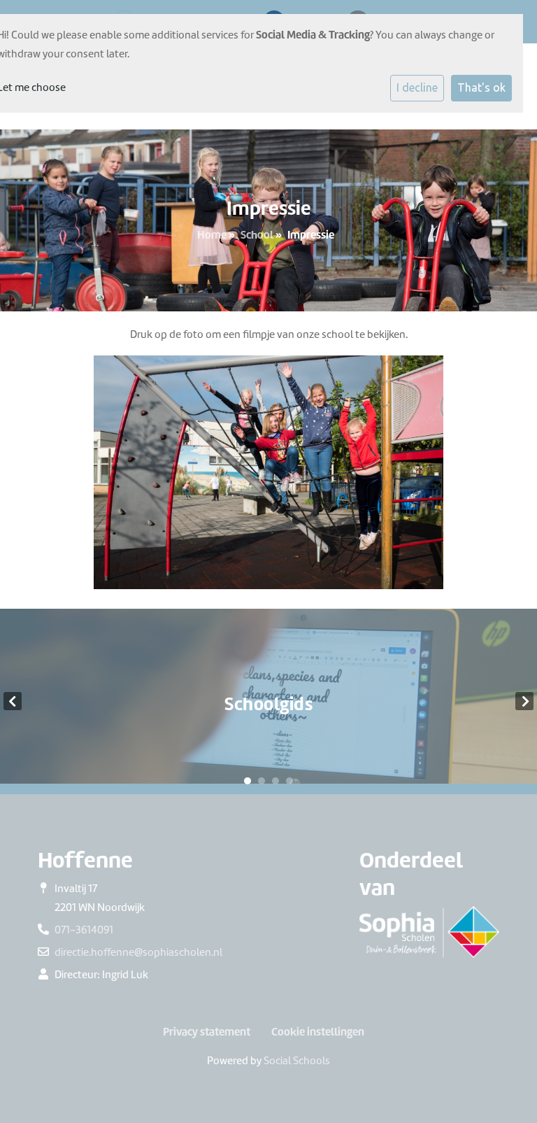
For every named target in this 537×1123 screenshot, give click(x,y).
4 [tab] (289, 780)
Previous (12, 701)
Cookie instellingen (317, 1031)
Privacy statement (206, 1031)
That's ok (481, 87)
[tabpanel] (268, 701)
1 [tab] (247, 780)
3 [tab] (275, 780)
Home (212, 234)
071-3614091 (84, 930)
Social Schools (297, 1061)
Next (524, 701)
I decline (417, 87)
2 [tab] (261, 780)
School (257, 234)
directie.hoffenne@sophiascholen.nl (138, 952)
